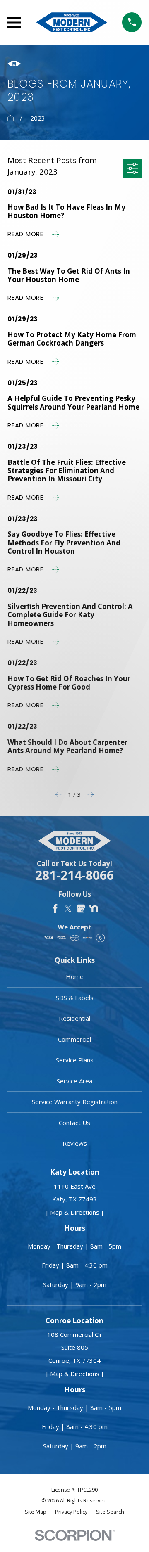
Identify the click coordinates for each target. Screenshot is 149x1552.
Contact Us (74, 1122)
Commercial (74, 1039)
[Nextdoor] (93, 908)
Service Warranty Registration (75, 1101)
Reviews (74, 1143)
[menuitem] (35, 1512)
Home (75, 976)
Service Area (74, 1081)
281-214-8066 (74, 875)
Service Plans (75, 1060)
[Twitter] (68, 908)
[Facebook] (55, 908)
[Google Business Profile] (81, 908)
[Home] (71, 22)
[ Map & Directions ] (74, 1212)
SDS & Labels (75, 997)
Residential (74, 1018)
